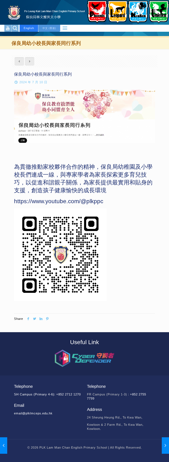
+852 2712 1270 (68, 394)
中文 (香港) (49, 28)
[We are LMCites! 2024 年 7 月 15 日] (165, 445)
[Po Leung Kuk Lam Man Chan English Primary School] (43, 12)
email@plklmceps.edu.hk (33, 413)
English (29, 28)
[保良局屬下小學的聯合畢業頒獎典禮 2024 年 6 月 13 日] (3, 445)
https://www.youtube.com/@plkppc (58, 201)
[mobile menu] (64, 28)
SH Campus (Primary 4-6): (35, 394)
